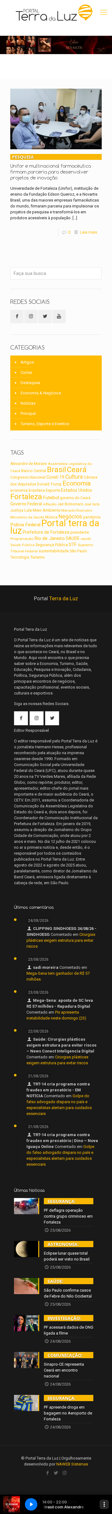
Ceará (76, 469)
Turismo (37, 557)
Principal (28, 413)
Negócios (70, 516)
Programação (21, 538)
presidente (79, 532)
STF (73, 544)
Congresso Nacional (27, 477)
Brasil (56, 469)
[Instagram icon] (64, 1473)
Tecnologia (19, 557)
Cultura (74, 477)
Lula (28, 510)
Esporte (53, 490)
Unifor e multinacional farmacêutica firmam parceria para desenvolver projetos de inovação (50, 167)
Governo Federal (26, 503)
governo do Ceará (75, 498)
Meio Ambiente (46, 510)
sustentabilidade (54, 551)
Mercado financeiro (76, 510)
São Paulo (78, 551)
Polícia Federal (25, 524)
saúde (86, 538)
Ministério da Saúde (27, 517)
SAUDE (73, 538)
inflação (49, 504)
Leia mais (88, 232)
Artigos (27, 362)
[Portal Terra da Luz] (54, 12)
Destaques (30, 382)
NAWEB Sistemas (72, 1464)
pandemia (91, 517)
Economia (77, 483)
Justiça (16, 510)
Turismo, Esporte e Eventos (45, 423)
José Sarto (92, 504)
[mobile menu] (103, 12)
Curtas (26, 372)
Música (51, 517)
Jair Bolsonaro (70, 504)
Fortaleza (26, 496)
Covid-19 (55, 477)
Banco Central (33, 470)
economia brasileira (27, 490)
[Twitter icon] (56, 1473)
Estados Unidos (76, 490)
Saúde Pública (22, 545)
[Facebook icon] (47, 1473)
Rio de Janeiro (49, 538)
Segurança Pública (51, 545)
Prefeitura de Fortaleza (46, 532)
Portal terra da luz (54, 527)
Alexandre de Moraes (28, 464)
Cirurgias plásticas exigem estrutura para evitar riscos (60, 940)
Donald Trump (49, 484)
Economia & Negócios (41, 393)
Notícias (28, 403)
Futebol (51, 497)
